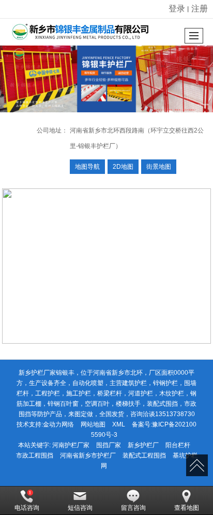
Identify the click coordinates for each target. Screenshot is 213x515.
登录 (177, 8)
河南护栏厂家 (70, 445)
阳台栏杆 (177, 445)
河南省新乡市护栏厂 (88, 455)
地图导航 (87, 166)
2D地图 (123, 166)
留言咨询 (133, 507)
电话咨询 (26, 507)
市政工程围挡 (34, 455)
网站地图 (93, 424)
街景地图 (158, 166)
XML (118, 424)
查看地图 (186, 507)
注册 (199, 8)
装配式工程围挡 (144, 455)
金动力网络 (58, 424)
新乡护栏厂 (143, 445)
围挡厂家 (108, 445)
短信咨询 (80, 507)
